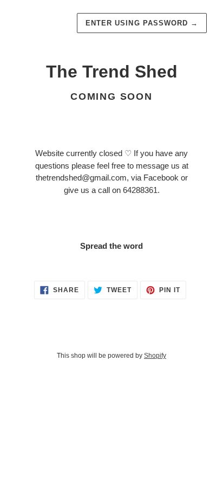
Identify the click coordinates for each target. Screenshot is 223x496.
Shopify (155, 355)
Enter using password (142, 23)
